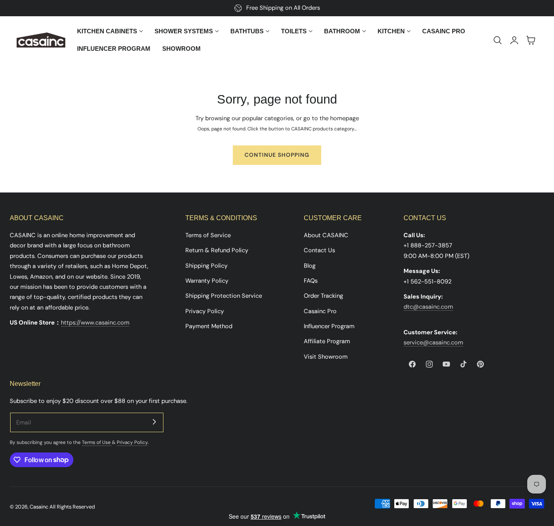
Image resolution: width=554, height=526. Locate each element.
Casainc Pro (320, 311)
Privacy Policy (204, 311)
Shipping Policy (206, 266)
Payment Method (208, 326)
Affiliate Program (327, 341)
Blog (310, 266)
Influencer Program (329, 326)
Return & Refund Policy (216, 250)
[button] (497, 40)
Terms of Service (208, 235)
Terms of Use (97, 442)
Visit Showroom (326, 357)
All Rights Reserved (72, 506)
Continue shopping (277, 154)
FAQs (311, 281)
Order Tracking (323, 296)
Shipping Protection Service (223, 296)
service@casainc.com (433, 342)
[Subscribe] (154, 422)
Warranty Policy (206, 281)
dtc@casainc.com (428, 307)
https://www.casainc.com (95, 322)
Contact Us (319, 250)
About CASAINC (326, 235)
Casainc (39, 506)
